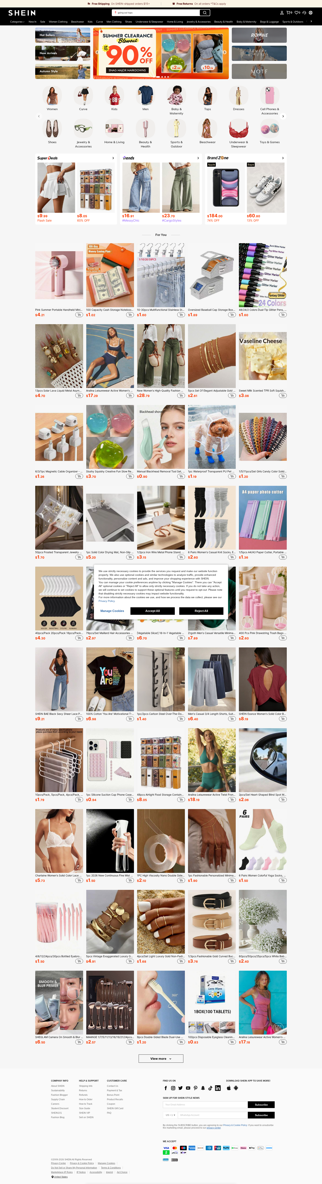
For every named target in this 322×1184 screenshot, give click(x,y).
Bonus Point (113, 1095)
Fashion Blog (57, 1117)
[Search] (205, 13)
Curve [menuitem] (99, 21)
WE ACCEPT (169, 1141)
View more (158, 1058)
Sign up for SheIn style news (181, 1098)
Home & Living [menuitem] (175, 21)
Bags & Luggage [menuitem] (269, 21)
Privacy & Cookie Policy (235, 1125)
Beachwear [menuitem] (77, 21)
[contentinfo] (219, 1150)
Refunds (83, 1095)
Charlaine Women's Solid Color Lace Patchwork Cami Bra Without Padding (59, 875)
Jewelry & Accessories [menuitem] (199, 21)
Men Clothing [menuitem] (114, 21)
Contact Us (112, 1086)
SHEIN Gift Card (115, 1108)
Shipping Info (85, 1086)
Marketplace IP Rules (62, 1172)
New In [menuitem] (33, 21)
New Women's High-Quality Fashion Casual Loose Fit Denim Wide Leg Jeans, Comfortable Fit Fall (161, 390)
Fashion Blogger (59, 1095)
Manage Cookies (106, 1163)
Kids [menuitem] (90, 21)
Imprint (109, 1172)
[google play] (236, 1089)
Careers (55, 1104)
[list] (192, 1088)
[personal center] (282, 12)
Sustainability (58, 1090)
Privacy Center (58, 1163)
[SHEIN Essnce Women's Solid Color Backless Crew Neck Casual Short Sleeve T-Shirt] (263, 679)
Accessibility (96, 1172)
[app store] (228, 1089)
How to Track (85, 1104)
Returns (83, 1090)
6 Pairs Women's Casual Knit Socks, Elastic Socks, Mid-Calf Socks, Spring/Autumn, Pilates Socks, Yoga (212, 552)
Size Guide (84, 1108)
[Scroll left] (306, 21)
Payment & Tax (114, 1090)
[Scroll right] (311, 21)
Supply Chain (58, 1099)
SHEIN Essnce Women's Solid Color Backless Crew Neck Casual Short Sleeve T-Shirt (263, 713)
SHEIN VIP (84, 1113)
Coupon (111, 1104)
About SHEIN (57, 1086)
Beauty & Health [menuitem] (223, 21)
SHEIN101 (56, 1113)
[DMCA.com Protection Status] (174, 1159)
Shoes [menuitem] (128, 21)
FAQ (109, 1113)
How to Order (85, 1099)
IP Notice (81, 1172)
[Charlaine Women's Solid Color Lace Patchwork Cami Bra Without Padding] (59, 841)
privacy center (214, 1128)
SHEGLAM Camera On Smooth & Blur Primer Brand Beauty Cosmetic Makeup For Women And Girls (59, 1037)
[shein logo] (21, 12)
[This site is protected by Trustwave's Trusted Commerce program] (165, 1159)
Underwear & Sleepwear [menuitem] (149, 21)
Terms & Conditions (111, 1167)
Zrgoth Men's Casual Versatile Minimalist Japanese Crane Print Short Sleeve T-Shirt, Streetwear (212, 633)
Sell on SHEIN (86, 1117)
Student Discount (59, 1108)
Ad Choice (122, 1172)
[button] (304, 12)
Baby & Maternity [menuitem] (246, 21)
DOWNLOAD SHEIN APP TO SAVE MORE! (248, 1081)
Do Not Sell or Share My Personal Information (74, 1167)
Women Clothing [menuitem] (58, 21)
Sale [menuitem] (42, 21)
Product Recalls (115, 1099)
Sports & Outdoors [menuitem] (292, 21)
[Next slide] (224, 52)
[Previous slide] (97, 52)
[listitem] (59, 280)
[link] (80, 3)
